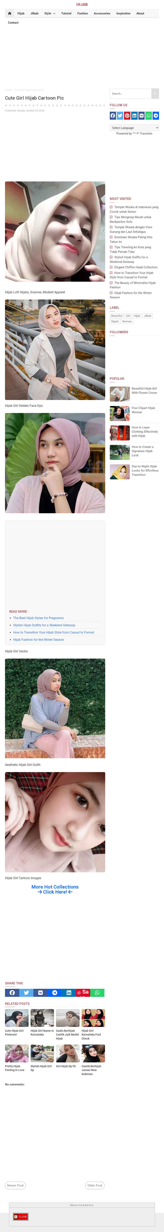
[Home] (9, 13)
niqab (115, 321)
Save (84, 993)
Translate (146, 133)
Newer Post (15, 1185)
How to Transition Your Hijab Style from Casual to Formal (53, 632)
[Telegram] (55, 993)
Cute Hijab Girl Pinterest (14, 1032)
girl (128, 315)
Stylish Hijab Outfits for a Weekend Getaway (44, 625)
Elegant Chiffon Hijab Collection (135, 267)
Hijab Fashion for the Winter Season (38, 640)
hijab (137, 315)
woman (127, 321)
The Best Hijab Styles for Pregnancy (38, 618)
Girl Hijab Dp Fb (66, 1066)
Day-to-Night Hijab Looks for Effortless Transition (145, 471)
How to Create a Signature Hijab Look (143, 451)
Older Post (94, 1185)
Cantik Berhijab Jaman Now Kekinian (91, 1070)
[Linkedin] (69, 993)
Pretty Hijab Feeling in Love (14, 1068)
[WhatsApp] (97, 993)
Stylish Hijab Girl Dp (41, 1068)
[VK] (40, 993)
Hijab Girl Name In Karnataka (42, 1032)
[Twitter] (26, 993)
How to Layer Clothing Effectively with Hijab (145, 432)
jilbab (147, 315)
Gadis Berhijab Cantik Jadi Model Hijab (67, 1034)
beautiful (116, 315)
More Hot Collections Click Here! (55, 889)
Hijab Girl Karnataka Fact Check (91, 1034)
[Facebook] (12, 993)
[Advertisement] (82, 55)
